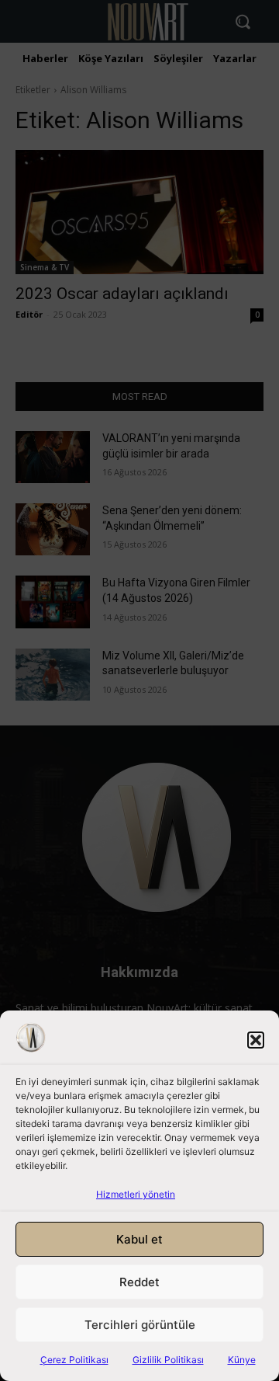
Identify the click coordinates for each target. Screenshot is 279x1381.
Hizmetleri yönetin (135, 1194)
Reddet (139, 1282)
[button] (256, 1040)
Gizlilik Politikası (168, 1359)
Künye (242, 1359)
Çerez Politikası (74, 1359)
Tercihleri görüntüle (139, 1324)
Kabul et (139, 1239)
